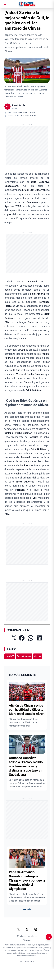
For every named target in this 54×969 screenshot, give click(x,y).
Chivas (37, 656)
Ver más (27, 909)
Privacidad (27, 940)
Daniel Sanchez (19, 105)
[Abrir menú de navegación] (5, 4)
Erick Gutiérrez (24, 656)
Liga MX (10, 656)
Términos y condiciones (27, 936)
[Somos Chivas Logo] (27, 3)
